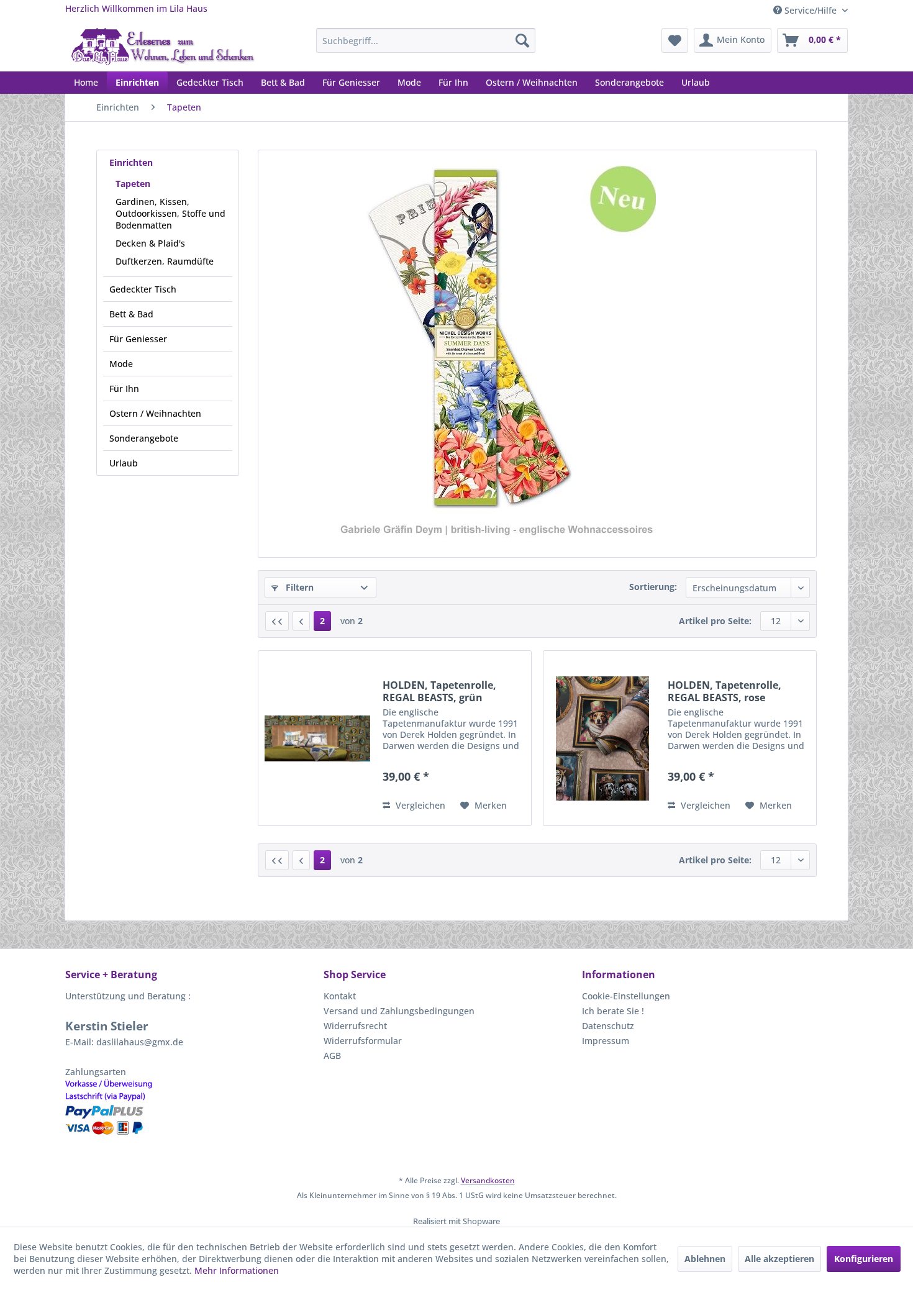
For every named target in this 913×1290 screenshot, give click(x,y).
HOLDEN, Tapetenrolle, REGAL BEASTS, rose (724, 691)
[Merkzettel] (674, 40)
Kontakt (340, 996)
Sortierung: (653, 587)
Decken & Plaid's (150, 243)
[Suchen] (522, 40)
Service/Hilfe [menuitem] (810, 10)
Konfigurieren (863, 1259)
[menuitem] (425, 40)
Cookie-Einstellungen (626, 996)
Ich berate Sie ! (613, 1011)
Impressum (605, 1041)
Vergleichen (419, 805)
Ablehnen (704, 1259)
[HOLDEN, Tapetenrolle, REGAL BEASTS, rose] (602, 738)
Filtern (298, 587)
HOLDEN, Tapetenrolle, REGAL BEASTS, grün (439, 691)
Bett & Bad (131, 314)
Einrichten (131, 162)
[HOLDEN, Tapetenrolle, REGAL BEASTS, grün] (317, 738)
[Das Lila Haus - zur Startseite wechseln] (163, 46)
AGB (332, 1055)
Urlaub (123, 463)
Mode (121, 364)
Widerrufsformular (363, 1041)
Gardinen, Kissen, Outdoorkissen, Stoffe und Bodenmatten (170, 213)
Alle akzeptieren (779, 1259)
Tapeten (133, 183)
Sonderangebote (143, 438)
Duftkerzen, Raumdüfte (165, 261)
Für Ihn (124, 388)
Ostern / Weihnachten (155, 413)
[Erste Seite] (277, 621)
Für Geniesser (138, 339)
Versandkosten (488, 1180)
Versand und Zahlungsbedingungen (399, 1011)
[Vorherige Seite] (301, 621)
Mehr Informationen (236, 1270)
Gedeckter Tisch (142, 289)
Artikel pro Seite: (715, 621)
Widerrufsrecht (355, 1026)
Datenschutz (608, 1026)
